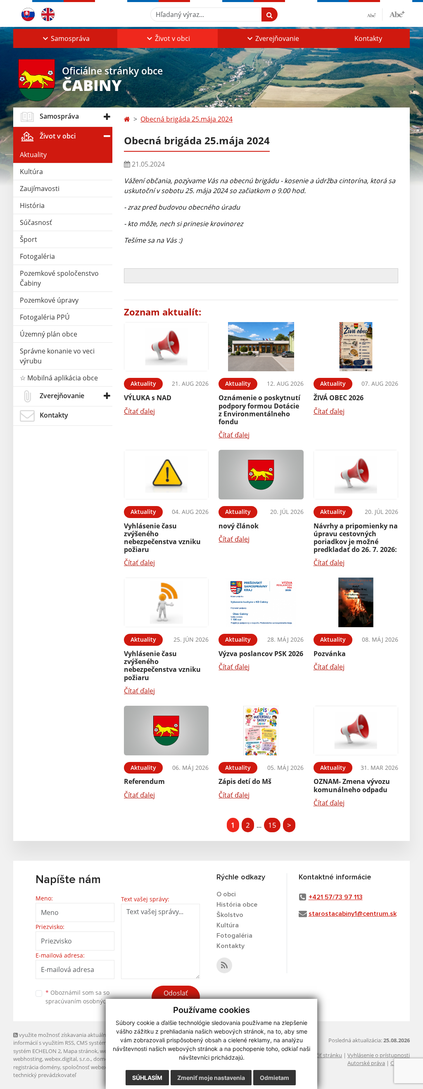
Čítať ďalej (139, 411)
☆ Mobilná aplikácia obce (59, 377)
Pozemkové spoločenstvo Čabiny (59, 278)
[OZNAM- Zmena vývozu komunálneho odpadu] (356, 730)
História (32, 205)
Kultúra (31, 171)
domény (103, 1059)
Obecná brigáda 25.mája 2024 (186, 119)
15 (272, 825)
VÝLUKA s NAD (147, 397)
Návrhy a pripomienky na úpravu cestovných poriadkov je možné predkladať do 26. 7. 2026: (356, 537)
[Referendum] (166, 730)
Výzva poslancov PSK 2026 (261, 653)
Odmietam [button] (274, 1077)
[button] (65, 38)
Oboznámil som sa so (87, 997)
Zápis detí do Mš (245, 781)
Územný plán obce (48, 334)
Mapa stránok (80, 1051)
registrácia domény (36, 1067)
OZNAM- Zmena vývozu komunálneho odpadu (352, 785)
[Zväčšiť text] (397, 13)
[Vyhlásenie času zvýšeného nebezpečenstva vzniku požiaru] (166, 474)
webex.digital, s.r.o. (68, 1059)
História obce (236, 904)
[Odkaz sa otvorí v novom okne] (224, 965)
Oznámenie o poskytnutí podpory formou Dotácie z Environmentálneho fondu (259, 409)
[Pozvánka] (356, 602)
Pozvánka (330, 653)
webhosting (27, 1059)
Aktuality (33, 154)
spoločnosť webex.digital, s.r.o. (99, 1067)
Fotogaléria (37, 256)
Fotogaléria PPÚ (45, 317)
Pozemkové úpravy (49, 300)
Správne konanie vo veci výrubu (57, 355)
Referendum (144, 781)
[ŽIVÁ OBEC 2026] (356, 347)
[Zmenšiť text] (375, 14)
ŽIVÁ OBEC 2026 (339, 397)
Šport (28, 239)
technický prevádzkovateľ (44, 1075)
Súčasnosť (36, 222)
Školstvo (229, 915)
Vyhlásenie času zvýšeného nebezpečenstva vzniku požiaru (162, 537)
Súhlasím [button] (147, 1077)
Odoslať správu (176, 998)
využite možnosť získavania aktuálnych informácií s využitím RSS (64, 1038)
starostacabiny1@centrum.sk (353, 913)
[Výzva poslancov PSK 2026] (261, 602)
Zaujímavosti (39, 188)
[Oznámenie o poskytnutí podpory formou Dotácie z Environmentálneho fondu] (261, 347)
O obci (226, 894)
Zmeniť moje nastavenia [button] (211, 1077)
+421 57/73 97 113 (336, 897)
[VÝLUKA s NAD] (166, 347)
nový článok (239, 525)
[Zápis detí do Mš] (261, 730)
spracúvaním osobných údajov (87, 1001)
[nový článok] (261, 474)
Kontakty (368, 38)
